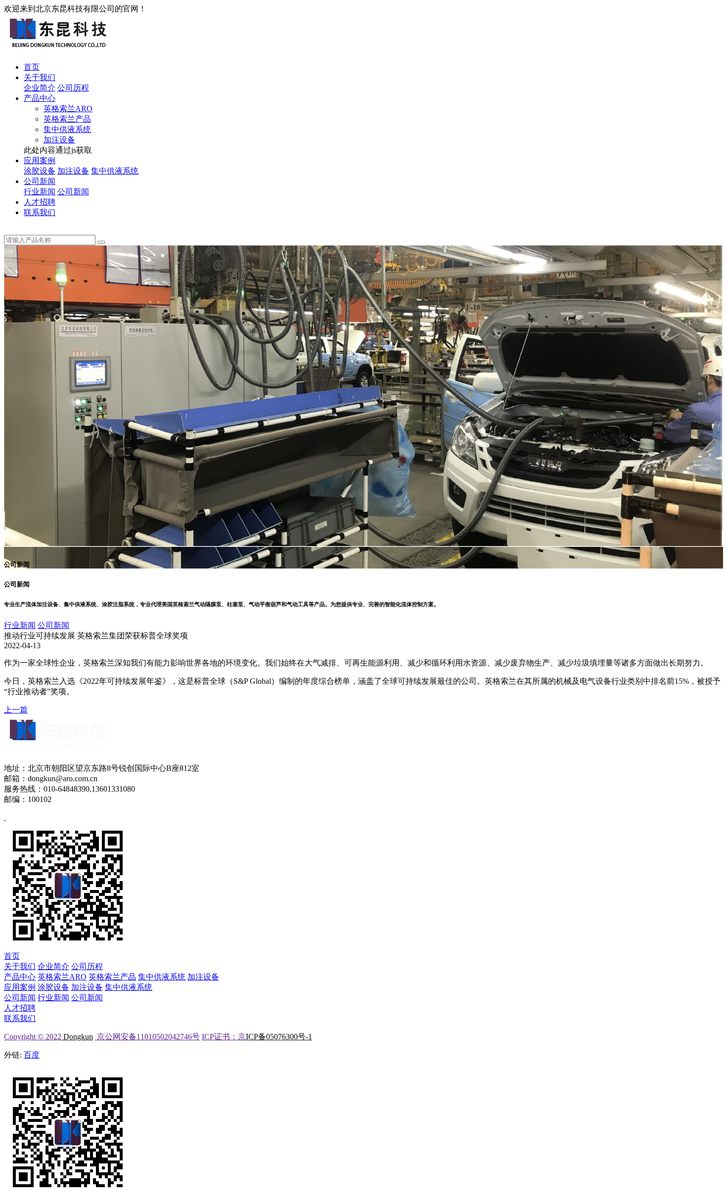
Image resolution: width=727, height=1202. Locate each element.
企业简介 (39, 88)
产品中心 (39, 98)
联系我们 (39, 212)
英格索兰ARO (68, 108)
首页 (32, 67)
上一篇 (16, 710)
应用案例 (39, 160)
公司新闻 (39, 181)
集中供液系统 (67, 129)
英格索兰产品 (67, 119)
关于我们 (39, 77)
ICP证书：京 (224, 1036)
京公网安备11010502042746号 (147, 1036)
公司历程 (73, 88)
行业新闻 (39, 191)
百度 (32, 1055)
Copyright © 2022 (32, 1036)
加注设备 (59, 139)
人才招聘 (39, 202)
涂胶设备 (39, 171)
